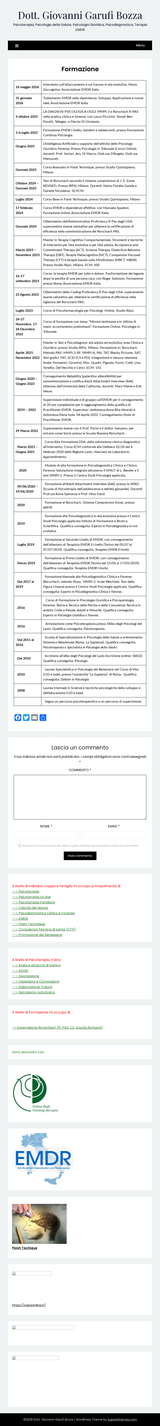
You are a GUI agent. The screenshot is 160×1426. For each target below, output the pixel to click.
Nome (46, 826)
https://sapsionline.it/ (29, 1305)
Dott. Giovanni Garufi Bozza (80, 14)
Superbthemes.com (122, 1419)
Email (114, 826)
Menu (140, 45)
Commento (80, 770)
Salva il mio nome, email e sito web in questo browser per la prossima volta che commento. (80, 845)
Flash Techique (24, 1248)
